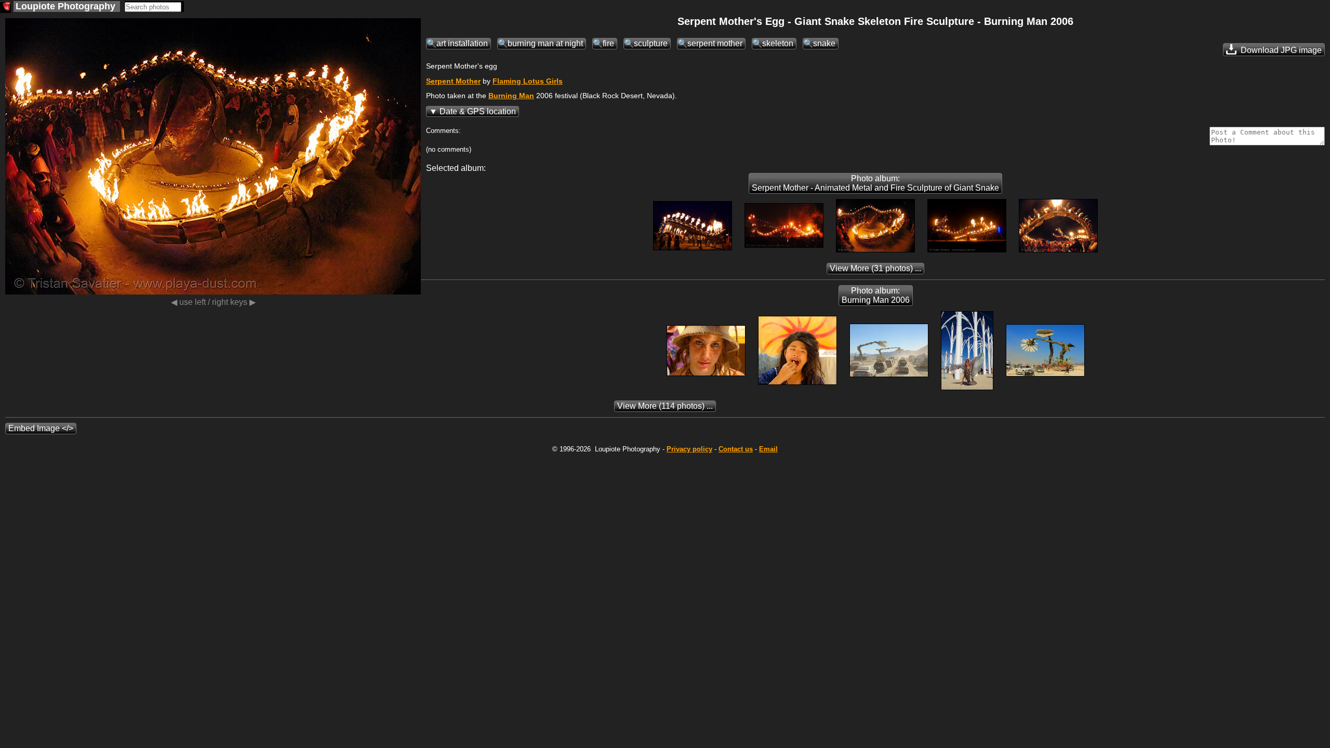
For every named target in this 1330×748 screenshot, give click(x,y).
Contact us (736, 449)
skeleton (777, 43)
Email (768, 449)
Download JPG (1280, 50)
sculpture (651, 43)
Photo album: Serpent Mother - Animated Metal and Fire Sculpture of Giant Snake (875, 183)
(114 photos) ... (665, 406)
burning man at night (545, 43)
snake (824, 43)
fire (608, 43)
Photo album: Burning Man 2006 (876, 295)
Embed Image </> (40, 428)
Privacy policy (689, 449)
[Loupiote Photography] (5, 7)
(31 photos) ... (875, 268)
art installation (462, 43)
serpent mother (714, 43)
